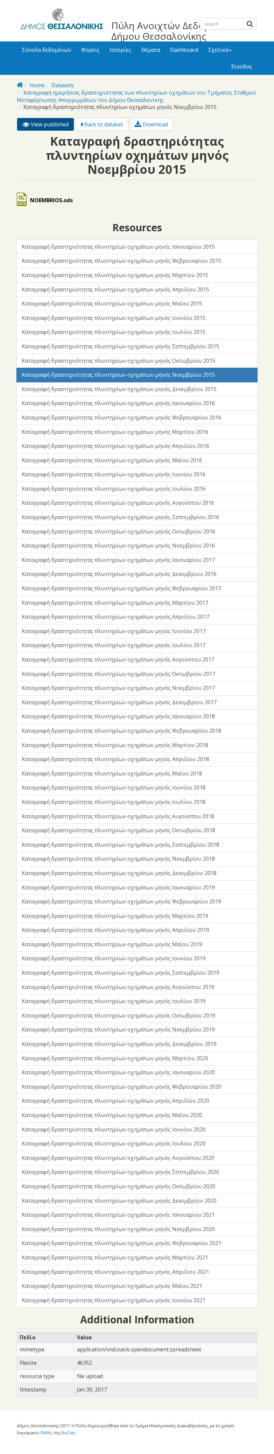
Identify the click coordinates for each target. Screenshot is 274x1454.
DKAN (45, 1433)
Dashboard (184, 49)
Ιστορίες (120, 49)
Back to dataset (103, 124)
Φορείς (90, 49)
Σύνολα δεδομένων (46, 49)
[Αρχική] (61, 20)
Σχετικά (218, 49)
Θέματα (150, 49)
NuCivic (68, 1433)
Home (37, 85)
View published (51, 126)
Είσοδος (241, 66)
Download (154, 124)
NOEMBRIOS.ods (51, 200)
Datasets (62, 85)
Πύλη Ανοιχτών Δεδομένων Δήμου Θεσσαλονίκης (172, 30)
